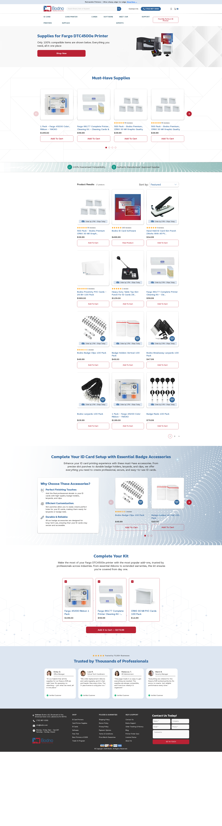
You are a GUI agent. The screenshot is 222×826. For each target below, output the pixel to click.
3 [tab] (113, 148)
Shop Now (61, 53)
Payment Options (105, 730)
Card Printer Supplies (79, 723)
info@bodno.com (42, 725)
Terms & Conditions (106, 734)
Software (108, 17)
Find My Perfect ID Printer (165, 20)
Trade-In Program (78, 741)
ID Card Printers (77, 720)
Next (188, 112)
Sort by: (143, 184)
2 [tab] (109, 148)
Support (146, 17)
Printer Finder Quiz (132, 734)
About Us (129, 741)
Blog (127, 730)
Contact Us (133, 9)
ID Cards (75, 727)
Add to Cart (57, 138)
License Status (131, 737)
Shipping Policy (104, 720)
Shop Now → (132, 2)
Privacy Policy (103, 727)
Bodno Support (131, 723)
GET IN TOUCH (171, 742)
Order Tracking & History (134, 727)
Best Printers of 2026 (80, 737)
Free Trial (75, 734)
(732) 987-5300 (152, 9)
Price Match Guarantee (107, 737)
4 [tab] (116, 148)
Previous (35, 112)
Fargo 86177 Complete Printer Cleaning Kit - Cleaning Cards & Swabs (111, 614)
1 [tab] (106, 148)
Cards (94, 17)
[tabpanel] (56, 115)
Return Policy (103, 723)
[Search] (119, 9)
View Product (127, 243)
